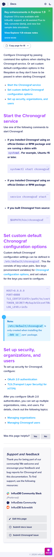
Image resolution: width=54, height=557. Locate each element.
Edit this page (19, 518)
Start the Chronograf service (24, 85)
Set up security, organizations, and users (22, 355)
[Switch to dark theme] (50, 4)
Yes (35, 436)
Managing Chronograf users (24, 422)
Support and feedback (23, 454)
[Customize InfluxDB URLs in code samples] (45, 4)
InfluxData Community (23, 502)
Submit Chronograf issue (26, 535)
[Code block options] (47, 167)
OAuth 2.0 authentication (22, 379)
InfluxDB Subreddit (22, 507)
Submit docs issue (22, 527)
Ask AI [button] (48, 553)
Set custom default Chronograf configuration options (25, 241)
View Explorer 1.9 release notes (21, 32)
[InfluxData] (3, 4)
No (45, 436)
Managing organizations (21, 417)
